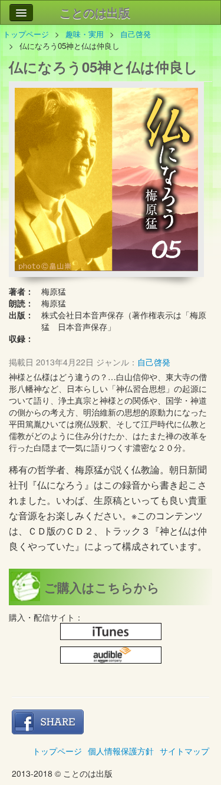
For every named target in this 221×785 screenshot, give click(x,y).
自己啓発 (139, 33)
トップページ (26, 33)
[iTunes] (110, 632)
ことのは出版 (95, 12)
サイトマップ (184, 751)
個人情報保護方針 (121, 751)
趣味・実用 (84, 33)
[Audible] (110, 655)
